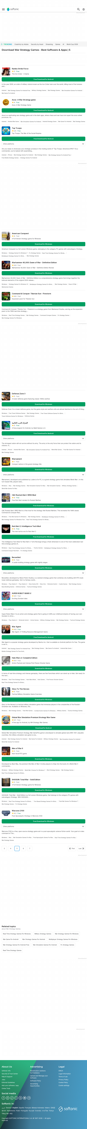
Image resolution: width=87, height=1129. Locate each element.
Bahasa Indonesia (38, 1108)
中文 (11, 1113)
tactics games (38, 548)
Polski (18, 1111)
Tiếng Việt (5, 1113)
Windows (4, 253)
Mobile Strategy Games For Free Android (13, 651)
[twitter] (16, 1098)
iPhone (10, 155)
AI (63, 44)
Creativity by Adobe (21, 44)
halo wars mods (31, 679)
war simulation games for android (72, 90)
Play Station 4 (23, 584)
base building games (8, 587)
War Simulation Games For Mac (36, 485)
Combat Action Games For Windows (44, 711)
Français (28, 1108)
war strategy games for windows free (13, 519)
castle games (63, 584)
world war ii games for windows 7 (35, 770)
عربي (3, 1108)
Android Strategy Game (49, 121)
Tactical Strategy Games (34, 587)
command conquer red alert (10, 550)
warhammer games (7, 287)
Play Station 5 (13, 584)
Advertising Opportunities (35, 1085)
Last (80, 848)
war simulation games (53, 485)
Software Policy (35, 1081)
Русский (31, 1111)
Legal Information (65, 1074)
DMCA (61, 1071)
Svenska (38, 1111)
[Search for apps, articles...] (78, 9)
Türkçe (51, 1111)
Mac (10, 485)
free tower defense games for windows (52, 413)
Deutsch (9, 1108)
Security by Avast (37, 44)
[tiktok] (12, 1098)
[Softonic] (13, 9)
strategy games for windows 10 (18, 284)
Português (24, 1111)
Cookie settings (64, 1085)
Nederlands (11, 1111)
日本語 (53, 1108)
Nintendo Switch (52, 584)
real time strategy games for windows (54, 253)
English (15, 1108)
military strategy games (39, 90)
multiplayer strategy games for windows (13, 256)
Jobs (3, 1079)
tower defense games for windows (12, 416)
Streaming (49, 44)
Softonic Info (6, 1071)
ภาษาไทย (45, 1111)
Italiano (47, 1108)
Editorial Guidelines (8, 1082)
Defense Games (29, 416)
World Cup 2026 (72, 44)
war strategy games (54, 90)
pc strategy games (35, 253)
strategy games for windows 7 (18, 253)
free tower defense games (17, 413)
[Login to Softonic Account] (83, 9)
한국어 (4, 1111)
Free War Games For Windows (17, 516)
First (73, 848)
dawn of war (72, 284)
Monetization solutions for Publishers (38, 1072)
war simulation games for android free (38, 449)
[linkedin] (20, 1098)
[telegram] (29, 1098)
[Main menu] (3, 9)
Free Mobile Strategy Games (10, 158)
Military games (61, 710)
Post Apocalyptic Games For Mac (43, 837)
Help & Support (7, 1076)
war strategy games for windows (12, 318)
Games (57, 44)
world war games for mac (9, 488)
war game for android (8, 93)
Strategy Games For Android (28, 158)
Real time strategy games (17, 315)
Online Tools (6, 1088)
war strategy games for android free (19, 90)
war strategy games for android (23, 155)
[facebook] (3, 1098)
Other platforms (8, 144)
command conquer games (48, 315)
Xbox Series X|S (33, 584)
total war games (28, 710)
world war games (56, 449)
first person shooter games (54, 679)
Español (21, 1108)
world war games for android (10, 742)
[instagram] (7, 1098)
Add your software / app (10, 1085)
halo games (41, 679)
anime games (34, 620)
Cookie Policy (63, 1082)
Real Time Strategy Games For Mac (65, 837)
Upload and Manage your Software (39, 1077)
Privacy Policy (63, 1079)
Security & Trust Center (10, 1074)
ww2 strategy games (53, 770)
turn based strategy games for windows (45, 801)
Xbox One (43, 584)
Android (4, 90)
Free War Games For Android (71, 449)
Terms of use (63, 1076)
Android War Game (13, 121)
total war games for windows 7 (68, 801)
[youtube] (24, 1098)
